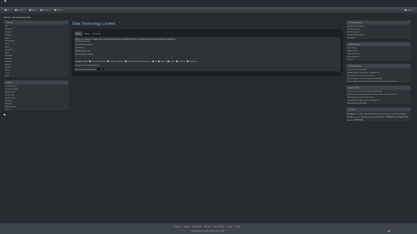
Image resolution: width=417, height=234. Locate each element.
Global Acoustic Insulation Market (357, 69)
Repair (403, 113)
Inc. (361, 113)
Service (349, 116)
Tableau (172, 61)
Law (354, 117)
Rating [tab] (86, 33)
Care (392, 114)
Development (383, 114)
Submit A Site (197, 226)
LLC (353, 120)
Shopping (8, 67)
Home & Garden (10, 95)
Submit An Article (218, 226)
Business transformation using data (139, 61)
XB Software (351, 38)
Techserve (350, 59)
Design (357, 114)
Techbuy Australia (352, 51)
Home (7, 44)
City (385, 117)
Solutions (397, 113)
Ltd (370, 113)
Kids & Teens (9, 49)
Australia (374, 117)
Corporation (358, 117)
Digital (388, 114)
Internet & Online (10, 98)
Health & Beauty (10, 41)
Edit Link (207, 226)
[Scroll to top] (389, 231)
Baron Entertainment (353, 56)
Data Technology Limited (93, 23)
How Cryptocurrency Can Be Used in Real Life (361, 75)
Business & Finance (11, 86)
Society (7, 70)
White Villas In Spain (353, 32)
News (7, 52)
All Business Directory (353, 29)
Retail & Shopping (10, 106)
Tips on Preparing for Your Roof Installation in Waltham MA (364, 78)
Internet (7, 46)
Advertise (20, 10)
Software (390, 116)
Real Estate (8, 55)
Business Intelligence (116, 61)
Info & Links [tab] (97, 33)
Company (351, 113)
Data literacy (193, 61)
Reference (8, 61)
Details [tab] (78, 33)
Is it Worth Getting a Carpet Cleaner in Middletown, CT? (363, 72)
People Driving (351, 48)
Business (8, 32)
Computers (8, 35)
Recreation (8, 58)
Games (7, 38)
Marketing (349, 120)
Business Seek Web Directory (356, 26)
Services (359, 119)
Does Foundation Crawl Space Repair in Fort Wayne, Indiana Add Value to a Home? (372, 81)
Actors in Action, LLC (353, 53)
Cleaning (380, 117)
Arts (6, 26)
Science (7, 64)
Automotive (8, 29)
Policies (237, 226)
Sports (7, 73)
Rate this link (95, 65)
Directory (46, 10)
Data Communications (98, 61)
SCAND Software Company (355, 35)
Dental (397, 117)
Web (401, 116)
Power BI (163, 61)
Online (366, 114)
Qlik (156, 61)
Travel (7, 76)
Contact (229, 226)
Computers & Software (11, 89)
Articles (59, 10)
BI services (181, 61)
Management (366, 117)
